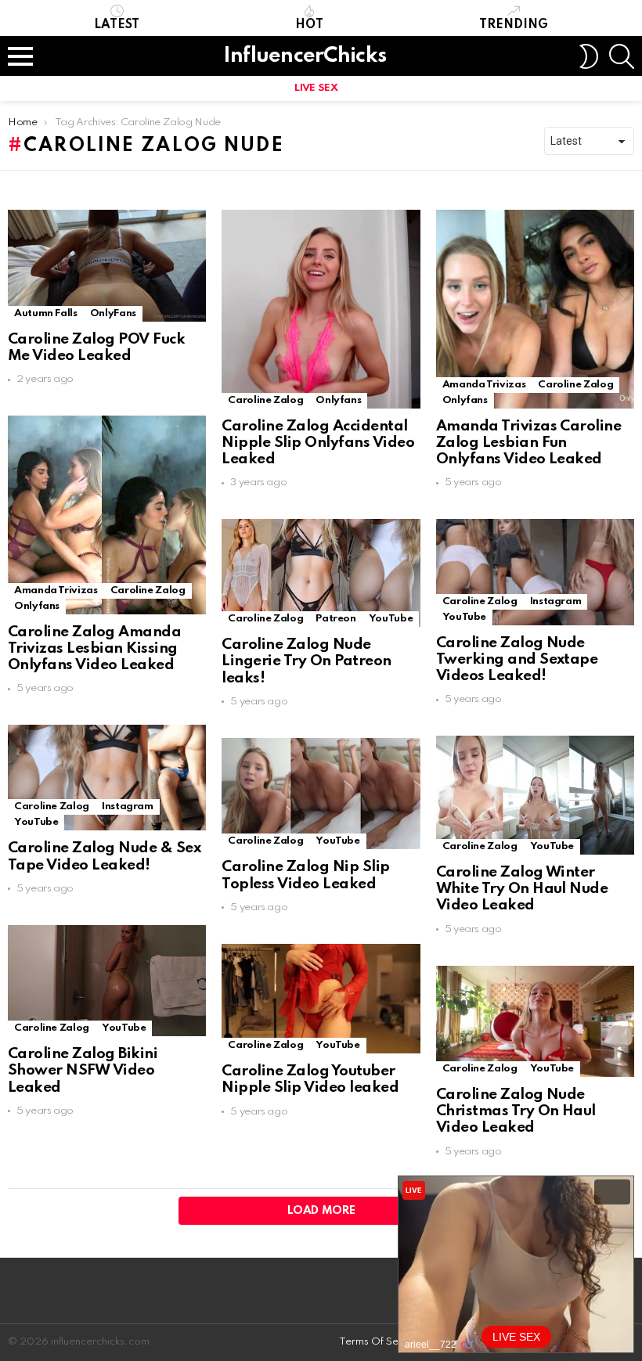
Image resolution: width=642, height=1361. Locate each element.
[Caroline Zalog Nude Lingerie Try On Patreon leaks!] (321, 573)
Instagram (556, 601)
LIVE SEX (315, 88)
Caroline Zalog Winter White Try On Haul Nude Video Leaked (522, 889)
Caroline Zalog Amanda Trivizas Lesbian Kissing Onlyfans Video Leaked (94, 649)
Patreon (335, 619)
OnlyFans (113, 313)
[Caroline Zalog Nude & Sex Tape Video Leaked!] (107, 777)
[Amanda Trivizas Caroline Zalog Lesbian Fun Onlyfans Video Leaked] (535, 309)
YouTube (391, 619)
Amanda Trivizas (484, 385)
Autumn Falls (46, 313)
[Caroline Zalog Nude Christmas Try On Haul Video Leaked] (535, 1021)
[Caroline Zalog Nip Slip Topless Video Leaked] (321, 793)
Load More (321, 1210)
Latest (116, 25)
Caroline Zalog (265, 400)
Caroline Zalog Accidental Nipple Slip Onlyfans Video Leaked (318, 443)
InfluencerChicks (304, 56)
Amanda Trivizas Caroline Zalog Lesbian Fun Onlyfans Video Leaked (529, 443)
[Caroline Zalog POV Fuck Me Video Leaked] (107, 265)
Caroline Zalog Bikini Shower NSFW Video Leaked (82, 1070)
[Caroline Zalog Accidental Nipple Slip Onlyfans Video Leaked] (321, 309)
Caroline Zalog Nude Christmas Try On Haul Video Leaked (516, 1111)
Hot (309, 25)
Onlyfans (338, 400)
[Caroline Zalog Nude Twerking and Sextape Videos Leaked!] (535, 572)
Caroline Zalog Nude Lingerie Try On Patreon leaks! (306, 661)
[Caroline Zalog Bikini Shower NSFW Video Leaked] (107, 980)
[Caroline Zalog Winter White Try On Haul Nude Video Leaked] (535, 795)
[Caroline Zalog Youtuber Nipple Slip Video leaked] (321, 998)
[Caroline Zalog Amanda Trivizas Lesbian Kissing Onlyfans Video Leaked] (107, 515)
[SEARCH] (621, 56)
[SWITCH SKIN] (588, 56)
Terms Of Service (380, 1342)
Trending (513, 25)
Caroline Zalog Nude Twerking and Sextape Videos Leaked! (517, 659)
